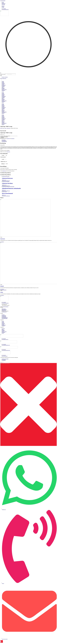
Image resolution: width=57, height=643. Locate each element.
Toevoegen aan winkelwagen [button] (6, 180)
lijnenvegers (8, 151)
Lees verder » (2, 289)
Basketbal (3, 99)
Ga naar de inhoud (2, 0)
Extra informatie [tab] (4, 140)
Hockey (3, 82)
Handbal (3, 88)
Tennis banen (2, 238)
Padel (2, 87)
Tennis (3, 81)
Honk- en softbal (4, 89)
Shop (3, 128)
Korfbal (3, 84)
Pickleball (3, 83)
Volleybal (3, 86)
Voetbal (3, 93)
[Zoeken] (1, 75)
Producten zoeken (2, 74)
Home (1, 128)
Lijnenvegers (8, 128)
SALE (3, 102)
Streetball (3, 85)
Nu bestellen (2, 137)
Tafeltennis (3, 90)
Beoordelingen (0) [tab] (4, 141)
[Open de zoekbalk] (0, 73)
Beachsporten (4, 96)
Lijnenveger (12, 138)
